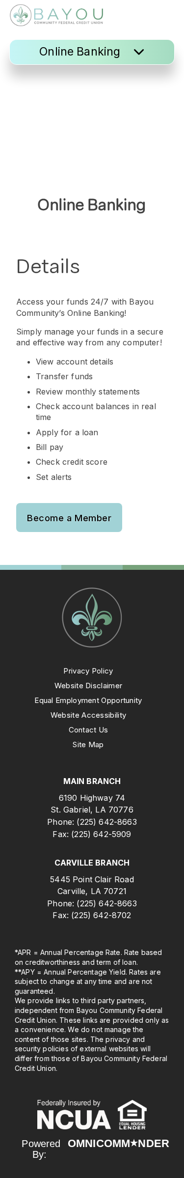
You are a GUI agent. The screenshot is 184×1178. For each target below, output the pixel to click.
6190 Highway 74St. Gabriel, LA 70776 (92, 803)
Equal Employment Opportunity (88, 700)
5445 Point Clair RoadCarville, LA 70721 (91, 885)
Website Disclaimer (88, 685)
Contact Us (88, 729)
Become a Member (69, 517)
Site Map (88, 744)
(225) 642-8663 (106, 822)
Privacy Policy (88, 670)
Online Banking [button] (81, 51)
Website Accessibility (88, 715)
